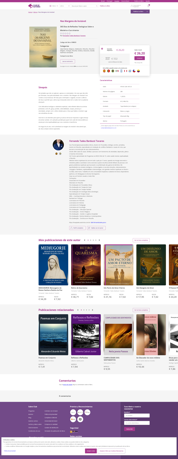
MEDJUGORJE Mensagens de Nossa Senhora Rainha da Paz (50, 289)
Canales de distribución (51, 427)
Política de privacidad (10, 451)
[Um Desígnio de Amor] (151, 264)
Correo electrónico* (130, 419)
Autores (30, 414)
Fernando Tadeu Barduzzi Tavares (74, 36)
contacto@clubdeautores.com (108, 128)
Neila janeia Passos (110, 363)
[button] (84, 240)
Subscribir (129, 429)
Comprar (139, 58)
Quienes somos (33, 421)
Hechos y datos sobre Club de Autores (35, 425)
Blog (29, 417)
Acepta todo (91, 451)
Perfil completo (78, 228)
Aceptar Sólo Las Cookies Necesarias (111, 451)
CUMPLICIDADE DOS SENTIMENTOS (111, 359)
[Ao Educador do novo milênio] (151, 334)
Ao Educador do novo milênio (148, 358)
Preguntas (31, 411)
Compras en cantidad (51, 424)
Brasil (103, 1)
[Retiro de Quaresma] (86, 264)
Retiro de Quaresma (79, 288)
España (116, 1)
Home (30, 12)
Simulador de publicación (55, 431)
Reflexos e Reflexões (79, 358)
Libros (35, 12)
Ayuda (148, 1)
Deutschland (125, 1)
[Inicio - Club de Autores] (34, 6)
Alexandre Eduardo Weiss (46, 361)
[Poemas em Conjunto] (53, 334)
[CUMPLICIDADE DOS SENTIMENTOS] (118, 334)
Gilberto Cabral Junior (77, 361)
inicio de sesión (67, 384)
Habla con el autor (97, 228)
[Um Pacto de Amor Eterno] (118, 264)
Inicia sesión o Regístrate (137, 6)
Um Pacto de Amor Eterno (114, 288)
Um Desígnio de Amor (145, 288)
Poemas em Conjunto (47, 358)
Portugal (109, 1)
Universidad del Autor (51, 421)
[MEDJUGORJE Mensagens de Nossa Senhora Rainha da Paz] (53, 264)
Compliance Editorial (51, 417)
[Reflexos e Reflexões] (86, 334)
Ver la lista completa (141, 240)
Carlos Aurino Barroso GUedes (145, 361)
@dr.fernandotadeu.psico (98, 222)
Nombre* (127, 412)
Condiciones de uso (34, 431)
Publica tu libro (139, 1)
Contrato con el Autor (51, 411)
